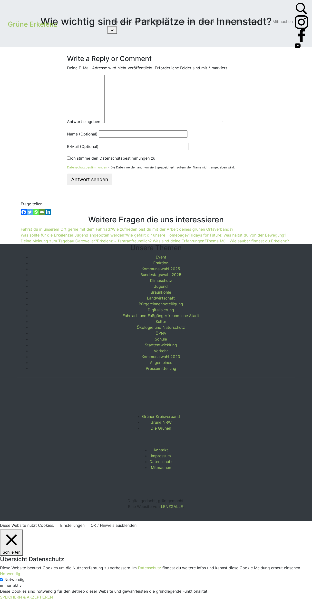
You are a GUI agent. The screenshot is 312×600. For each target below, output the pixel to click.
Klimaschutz (161, 280)
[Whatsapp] (36, 212)
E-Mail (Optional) (82, 146)
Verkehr (161, 350)
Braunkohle (161, 292)
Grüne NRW (161, 422)
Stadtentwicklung (161, 344)
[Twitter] (30, 212)
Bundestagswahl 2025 (160, 274)
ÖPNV (161, 333)
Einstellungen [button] (72, 525)
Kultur (161, 321)
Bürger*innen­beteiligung (161, 303)
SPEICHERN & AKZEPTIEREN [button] (26, 597)
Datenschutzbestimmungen (87, 167)
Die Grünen (161, 428)
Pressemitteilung (161, 368)
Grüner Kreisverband (161, 416)
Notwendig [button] (10, 573)
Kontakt (161, 449)
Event (161, 257)
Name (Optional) (82, 134)
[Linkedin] (48, 212)
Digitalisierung (161, 309)
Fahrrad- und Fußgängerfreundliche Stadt (161, 315)
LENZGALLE (172, 506)
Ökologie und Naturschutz (161, 327)
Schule (161, 339)
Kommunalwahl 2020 (161, 356)
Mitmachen (161, 467)
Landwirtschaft (161, 298)
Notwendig (14, 579)
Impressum (161, 455)
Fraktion (160, 262)
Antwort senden (89, 179)
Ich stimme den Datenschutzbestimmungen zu (112, 158)
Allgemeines (161, 362)
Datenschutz (161, 461)
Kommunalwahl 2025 (161, 268)
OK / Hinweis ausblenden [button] (113, 525)
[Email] (42, 212)
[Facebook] (24, 212)
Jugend (161, 286)
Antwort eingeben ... (85, 121)
